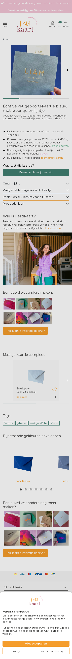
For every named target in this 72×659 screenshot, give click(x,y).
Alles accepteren (36, 643)
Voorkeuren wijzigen (53, 651)
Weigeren (19, 651)
